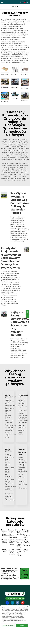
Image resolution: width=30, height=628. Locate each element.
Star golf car (26, 550)
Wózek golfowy (4, 550)
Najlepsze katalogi (7, 74)
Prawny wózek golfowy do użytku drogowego (12, 533)
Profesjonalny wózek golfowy (5, 541)
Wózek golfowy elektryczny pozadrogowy (19, 532)
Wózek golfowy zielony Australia (12, 552)
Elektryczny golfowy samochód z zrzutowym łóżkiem (26, 533)
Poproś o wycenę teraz (24, 573)
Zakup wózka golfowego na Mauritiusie (26, 542)
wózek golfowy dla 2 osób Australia (19, 552)
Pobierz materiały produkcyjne (16, 598)
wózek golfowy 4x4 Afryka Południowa (5, 532)
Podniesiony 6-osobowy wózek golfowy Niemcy (19, 543)
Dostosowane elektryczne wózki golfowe (12, 542)
